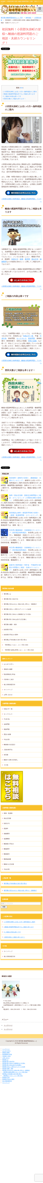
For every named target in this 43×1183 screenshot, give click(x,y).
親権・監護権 (8, 813)
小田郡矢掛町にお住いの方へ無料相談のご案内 (20, 91)
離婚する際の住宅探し (11, 760)
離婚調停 (7, 849)
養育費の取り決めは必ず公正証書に (15, 619)
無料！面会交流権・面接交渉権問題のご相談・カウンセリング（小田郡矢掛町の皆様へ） (25, 497)
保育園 (6, 755)
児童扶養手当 (8, 749)
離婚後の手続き (9, 844)
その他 (6, 765)
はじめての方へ (9, 664)
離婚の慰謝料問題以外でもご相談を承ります (19, 94)
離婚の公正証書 (9, 864)
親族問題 (31, 338)
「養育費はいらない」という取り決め (16, 645)
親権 (21, 259)
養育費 (27, 259)
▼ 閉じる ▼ (4, 1047)
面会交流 (35, 259)
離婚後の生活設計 (9, 744)
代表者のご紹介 (9, 679)
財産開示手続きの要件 (11, 634)
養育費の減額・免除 (10, 624)
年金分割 (7, 739)
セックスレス (21, 338)
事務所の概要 (8, 669)
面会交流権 (7, 818)
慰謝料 (6, 828)
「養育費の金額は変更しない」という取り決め (19, 650)
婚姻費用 (7, 833)
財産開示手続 (8, 629)
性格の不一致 (28, 336)
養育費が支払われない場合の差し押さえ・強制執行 (20, 604)
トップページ (8, 1025)
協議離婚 (7, 839)
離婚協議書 (7, 859)
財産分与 (14, 259)
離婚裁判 (7, 854)
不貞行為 (7, 719)
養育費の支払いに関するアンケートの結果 (17, 609)
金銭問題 (7, 724)
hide (21, 88)
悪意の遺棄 (32, 341)
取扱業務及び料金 (9, 674)
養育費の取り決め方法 (11, 599)
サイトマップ (8, 689)
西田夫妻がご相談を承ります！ (14, 99)
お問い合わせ (8, 695)
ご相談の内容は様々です (12, 96)
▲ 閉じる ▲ (4, 1085)
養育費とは (7, 594)
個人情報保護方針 (9, 684)
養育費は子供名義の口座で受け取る (15, 640)
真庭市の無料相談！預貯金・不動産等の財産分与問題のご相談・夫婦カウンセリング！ (25, 567)
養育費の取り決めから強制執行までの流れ (17, 614)
